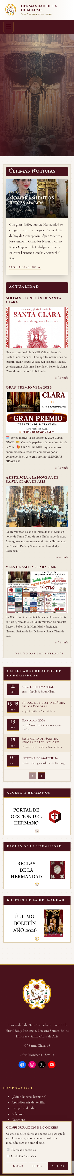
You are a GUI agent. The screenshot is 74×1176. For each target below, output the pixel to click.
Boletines (18, 1114)
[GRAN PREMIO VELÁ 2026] (37, 412)
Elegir (37, 1166)
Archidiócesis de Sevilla (28, 1102)
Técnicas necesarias (23, 1150)
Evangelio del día (24, 1108)
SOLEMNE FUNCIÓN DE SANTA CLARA (33, 300)
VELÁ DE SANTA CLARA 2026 (31, 567)
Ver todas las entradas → (41, 653)
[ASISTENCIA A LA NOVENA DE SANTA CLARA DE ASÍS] (37, 506)
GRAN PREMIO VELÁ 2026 (29, 387)
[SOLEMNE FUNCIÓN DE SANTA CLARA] (37, 327)
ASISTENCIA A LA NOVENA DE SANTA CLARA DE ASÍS (32, 479)
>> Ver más (61, 377)
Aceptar (58, 1166)
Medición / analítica (23, 1156)
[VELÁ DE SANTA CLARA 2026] (37, 592)
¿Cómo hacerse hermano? (29, 1097)
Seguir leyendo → (25, 267)
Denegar (16, 1166)
